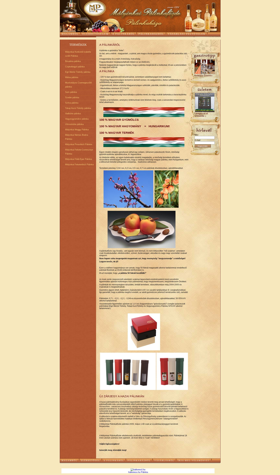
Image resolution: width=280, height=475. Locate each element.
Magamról (70, 34)
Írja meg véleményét (194, 460)
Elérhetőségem (95, 34)
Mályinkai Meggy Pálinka (77, 129)
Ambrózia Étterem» (203, 75)
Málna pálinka (71, 77)
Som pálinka (71, 92)
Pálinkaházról (151, 34)
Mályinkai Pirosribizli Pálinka (78, 144)
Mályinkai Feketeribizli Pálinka (79, 164)
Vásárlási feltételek (186, 34)
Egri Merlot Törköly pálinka (77, 72)
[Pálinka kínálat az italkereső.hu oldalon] (138, 469)
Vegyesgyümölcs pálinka (76, 119)
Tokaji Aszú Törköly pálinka (78, 108)
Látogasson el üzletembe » (201, 114)
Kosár (67, 38)
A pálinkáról (123, 34)
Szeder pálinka (72, 97)
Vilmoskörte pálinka (74, 124)
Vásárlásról (164, 460)
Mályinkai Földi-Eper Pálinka (78, 159)
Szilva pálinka (71, 103)
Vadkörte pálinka (73, 113)
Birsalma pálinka (73, 61)
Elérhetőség (90, 460)
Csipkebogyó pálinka (75, 66)
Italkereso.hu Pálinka (138, 472)
